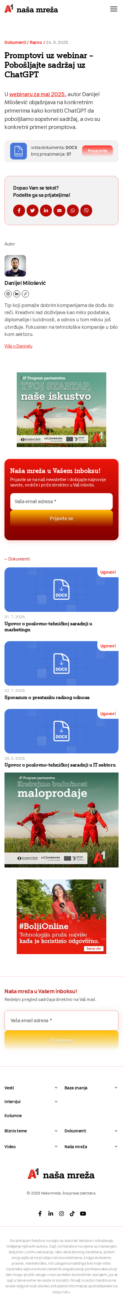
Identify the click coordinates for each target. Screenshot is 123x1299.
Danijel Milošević (25, 283)
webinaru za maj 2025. (37, 94)
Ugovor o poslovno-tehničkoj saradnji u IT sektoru (60, 765)
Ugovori (108, 572)
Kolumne (13, 1115)
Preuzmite (97, 150)
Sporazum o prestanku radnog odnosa (47, 697)
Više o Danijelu (18, 346)
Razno (36, 42)
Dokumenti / (16, 42)
